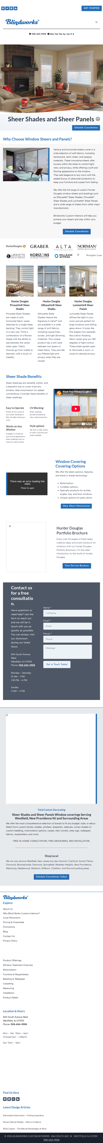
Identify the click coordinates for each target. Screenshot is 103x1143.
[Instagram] (11, 8)
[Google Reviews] (13, 1099)
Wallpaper (20, 979)
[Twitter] (7, 8)
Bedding (7, 979)
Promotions (9, 927)
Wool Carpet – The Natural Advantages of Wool (24, 1129)
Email (47, 620)
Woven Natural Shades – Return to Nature (22, 1122)
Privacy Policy (10, 940)
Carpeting (8, 983)
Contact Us (9, 936)
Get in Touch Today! (56, 664)
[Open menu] (96, 22)
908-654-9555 (27, 665)
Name (47, 607)
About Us (8, 909)
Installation (8, 993)
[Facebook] (3, 8)
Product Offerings (12, 960)
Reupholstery (22, 974)
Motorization (9, 969)
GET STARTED (91, 8)
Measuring (8, 988)
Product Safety (10, 997)
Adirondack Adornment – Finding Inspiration (23, 1115)
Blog (5, 931)
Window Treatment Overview (18, 965)
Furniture (7, 974)
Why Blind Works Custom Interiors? (21, 913)
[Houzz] (15, 8)
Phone (47, 633)
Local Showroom (11, 917)
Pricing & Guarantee (13, 922)
